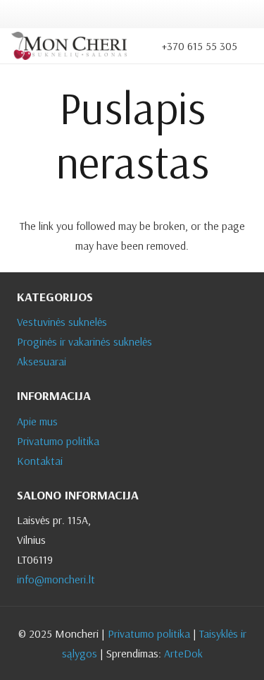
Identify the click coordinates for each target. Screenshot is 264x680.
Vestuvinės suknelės (62, 322)
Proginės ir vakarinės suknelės (84, 341)
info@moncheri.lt (56, 579)
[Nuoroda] (69, 46)
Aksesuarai (41, 361)
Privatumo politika (58, 441)
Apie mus (37, 421)
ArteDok (183, 653)
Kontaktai (40, 461)
